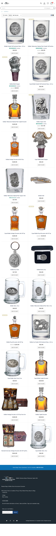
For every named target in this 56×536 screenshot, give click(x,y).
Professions (29, 478)
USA (37, 478)
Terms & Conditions (11, 490)
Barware (3, 486)
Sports (34, 478)
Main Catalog (5, 496)
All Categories (47, 8)
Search (54, 8)
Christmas (21, 478)
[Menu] (2, 3)
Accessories (17, 486)
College (3, 495)
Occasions (22, 486)
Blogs (34, 490)
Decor (13, 486)
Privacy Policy (19, 490)
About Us (31, 490)
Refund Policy (25, 490)
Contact (5, 490)
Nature (25, 478)
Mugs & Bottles (8, 486)
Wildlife (17, 478)
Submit (15, 512)
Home (2, 11)
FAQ (2, 490)
